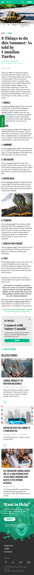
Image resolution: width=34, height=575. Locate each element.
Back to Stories (9, 349)
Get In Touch (8, 552)
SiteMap (6, 549)
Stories (9, 33)
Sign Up (17, 341)
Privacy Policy (9, 546)
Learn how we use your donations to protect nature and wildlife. (16, 525)
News (3, 33)
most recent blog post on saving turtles (17, 311)
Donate (30, 2)
